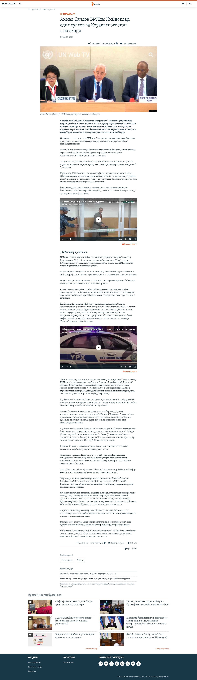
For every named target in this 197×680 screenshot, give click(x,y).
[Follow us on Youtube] (100, 664)
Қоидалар (32, 671)
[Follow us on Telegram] (106, 664)
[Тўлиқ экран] (134, 239)
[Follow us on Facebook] (111, 664)
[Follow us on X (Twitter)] (128, 664)
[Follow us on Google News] (133, 664)
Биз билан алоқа (35, 667)
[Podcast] (138, 664)
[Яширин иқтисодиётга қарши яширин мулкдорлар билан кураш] (40, 639)
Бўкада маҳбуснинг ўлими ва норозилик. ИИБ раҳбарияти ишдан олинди (97, 329)
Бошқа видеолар (91, 649)
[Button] (94, 43)
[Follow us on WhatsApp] (122, 664)
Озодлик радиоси (75, 205)
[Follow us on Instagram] (117, 664)
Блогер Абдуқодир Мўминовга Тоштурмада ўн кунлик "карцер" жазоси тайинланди (102, 202)
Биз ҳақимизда (34, 663)
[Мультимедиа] (190, 3)
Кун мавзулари (67, 14)
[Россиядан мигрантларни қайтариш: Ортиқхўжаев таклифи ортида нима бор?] (112, 607)
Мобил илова (68, 663)
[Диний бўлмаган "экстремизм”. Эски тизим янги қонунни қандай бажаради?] (112, 639)
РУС (183, 4)
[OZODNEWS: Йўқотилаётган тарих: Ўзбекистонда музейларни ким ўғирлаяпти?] (40, 623)
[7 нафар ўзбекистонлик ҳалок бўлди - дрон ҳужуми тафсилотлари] (40, 607)
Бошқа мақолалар (162, 649)
